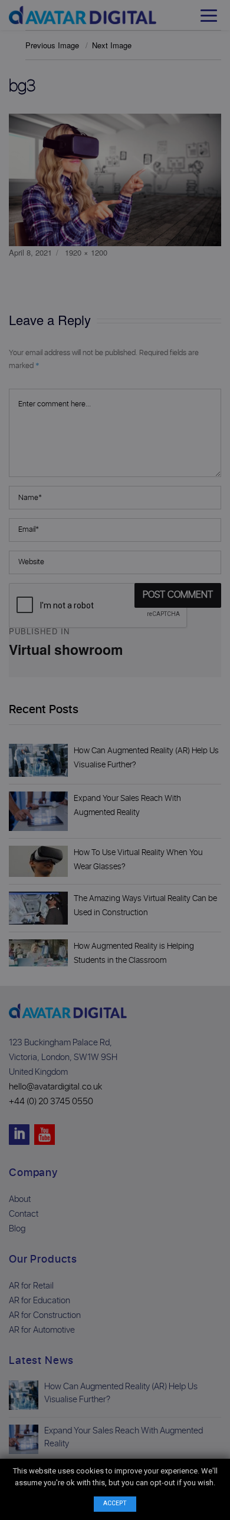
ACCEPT (115, 1503)
